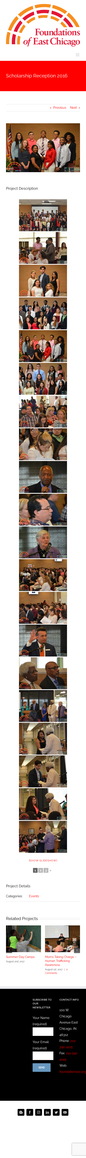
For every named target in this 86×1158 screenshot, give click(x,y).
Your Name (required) (41, 1021)
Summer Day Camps (20, 957)
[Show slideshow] (43, 860)
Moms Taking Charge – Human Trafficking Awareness (61, 961)
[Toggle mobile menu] (78, 55)
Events (34, 896)
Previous (59, 108)
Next (73, 108)
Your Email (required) (41, 1045)
